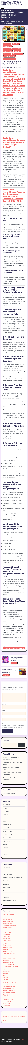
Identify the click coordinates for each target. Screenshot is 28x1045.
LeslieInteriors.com (8, 999)
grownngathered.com (8, 988)
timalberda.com (7, 1005)
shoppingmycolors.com (9, 914)
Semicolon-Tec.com (8, 962)
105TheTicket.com (8, 996)
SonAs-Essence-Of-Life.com (11, 983)
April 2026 (6, 818)
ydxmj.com (6, 960)
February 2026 (7, 824)
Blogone (24, 1039)
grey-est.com (6, 994)
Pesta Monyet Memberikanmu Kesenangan (11, 768)
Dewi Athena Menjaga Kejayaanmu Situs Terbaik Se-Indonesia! (9, 671)
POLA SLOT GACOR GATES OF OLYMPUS (11, 3)
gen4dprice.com (7, 947)
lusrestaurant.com (8, 957)
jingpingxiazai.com (8, 997)
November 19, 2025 (8, 67)
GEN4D (5, 1020)
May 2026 (5, 814)
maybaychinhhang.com (9, 990)
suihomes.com (7, 940)
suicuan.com (6, 934)
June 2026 (6, 811)
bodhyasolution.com (8, 955)
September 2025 (7, 841)
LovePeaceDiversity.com (9, 925)
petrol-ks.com (7, 970)
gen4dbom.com (7, 944)
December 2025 (7, 831)
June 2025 (6, 851)
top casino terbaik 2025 (9, 56)
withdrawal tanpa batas (9, 59)
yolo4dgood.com (7, 919)
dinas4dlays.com (7, 923)
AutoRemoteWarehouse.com (10, 966)
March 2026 (6, 821)
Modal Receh (16, 43)
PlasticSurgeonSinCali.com (10, 953)
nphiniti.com (6, 975)
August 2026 (6, 805)
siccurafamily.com (8, 1001)
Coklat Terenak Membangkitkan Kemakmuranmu (11, 758)
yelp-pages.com (7, 1003)
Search (6, 740)
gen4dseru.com (7, 945)
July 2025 (5, 847)
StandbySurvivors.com (9, 986)
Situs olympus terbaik (17, 53)
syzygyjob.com (7, 918)
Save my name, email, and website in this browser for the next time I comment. (13, 726)
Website (4, 717)
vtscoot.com (6, 971)
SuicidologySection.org (9, 992)
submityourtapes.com (9, 916)
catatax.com (6, 929)
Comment (5, 692)
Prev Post (14, 663)
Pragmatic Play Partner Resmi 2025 (12, 48)
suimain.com (6, 942)
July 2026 (5, 808)
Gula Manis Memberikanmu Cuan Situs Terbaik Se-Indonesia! (17, 658)
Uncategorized (7, 897)
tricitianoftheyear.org (8, 964)
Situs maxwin (7, 53)
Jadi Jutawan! (7, 20)
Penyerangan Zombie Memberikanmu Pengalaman (12, 778)
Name (4, 704)
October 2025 (7, 837)
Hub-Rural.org (6, 979)
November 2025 (7, 834)
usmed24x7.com (7, 984)
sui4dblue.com (7, 932)
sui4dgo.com (6, 938)
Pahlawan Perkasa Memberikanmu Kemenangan (12, 773)
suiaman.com (6, 936)
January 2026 (6, 828)
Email (4, 710)
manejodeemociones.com (10, 968)
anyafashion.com (7, 931)
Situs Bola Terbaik (8, 51)
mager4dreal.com (8, 921)
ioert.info (5, 973)
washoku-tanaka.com (9, 958)
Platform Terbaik (7, 46)
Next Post (6, 675)
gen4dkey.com (7, 949)
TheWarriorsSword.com (9, 981)
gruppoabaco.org (7, 951)
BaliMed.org (6, 977)
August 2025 (6, 844)
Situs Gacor (17, 51)
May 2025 (5, 854)
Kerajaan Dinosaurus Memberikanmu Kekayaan (12, 763)
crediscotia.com (7, 927)
